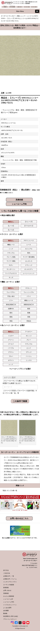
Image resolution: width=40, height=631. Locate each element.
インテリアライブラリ (10, 582)
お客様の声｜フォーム (10, 579)
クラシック (28, 265)
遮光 (28, 253)
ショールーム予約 (19, 204)
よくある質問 (7, 607)
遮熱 (11, 317)
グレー (29, 340)
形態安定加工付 (29, 304)
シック (11, 249)
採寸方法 (6, 570)
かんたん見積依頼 (8, 596)
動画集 (5, 613)
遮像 (28, 313)
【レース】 (11, 226)
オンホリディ (28, 269)
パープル (11, 348)
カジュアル (28, 249)
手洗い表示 (11, 296)
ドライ (29, 296)
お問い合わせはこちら (19, 518)
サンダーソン (11, 269)
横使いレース (28, 300)
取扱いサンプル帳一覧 (10, 490)
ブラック (29, 352)
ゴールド (11, 344)
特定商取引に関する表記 (10, 616)
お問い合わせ (7, 590)
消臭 (28, 317)
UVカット (29, 288)
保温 (11, 321)
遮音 (28, 308)
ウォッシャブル (29, 292)
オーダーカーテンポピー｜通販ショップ (13, 16)
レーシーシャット (28, 273)
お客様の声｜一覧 (8, 576)
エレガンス (28, 261)
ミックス (29, 360)
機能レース (11, 244)
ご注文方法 (6, 573)
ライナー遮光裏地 (28, 257)
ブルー (11, 356)
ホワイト (11, 360)
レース (29, 244)
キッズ (11, 277)
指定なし (11, 221)
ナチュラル (11, 253)
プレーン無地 (11, 257)
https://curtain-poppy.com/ (30, 558)
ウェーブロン (11, 292)
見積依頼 (19, 200)
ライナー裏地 (11, 261)
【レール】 (11, 230)
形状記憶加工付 (11, 304)
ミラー (11, 300)
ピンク (29, 348)
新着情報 (6, 587)
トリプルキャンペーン (10, 605)
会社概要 (6, 610)
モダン (11, 265)
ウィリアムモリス (11, 273)
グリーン (11, 340)
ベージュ (29, 356)
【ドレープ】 (28, 221)
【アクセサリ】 (29, 226)
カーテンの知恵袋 (8, 584)
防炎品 (29, 321)
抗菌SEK (11, 308)
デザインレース (29, 240)
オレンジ (29, 336)
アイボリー (28, 331)
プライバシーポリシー (10, 619)
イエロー (11, 336)
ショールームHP (8, 599)
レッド (11, 364)
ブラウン (11, 352)
